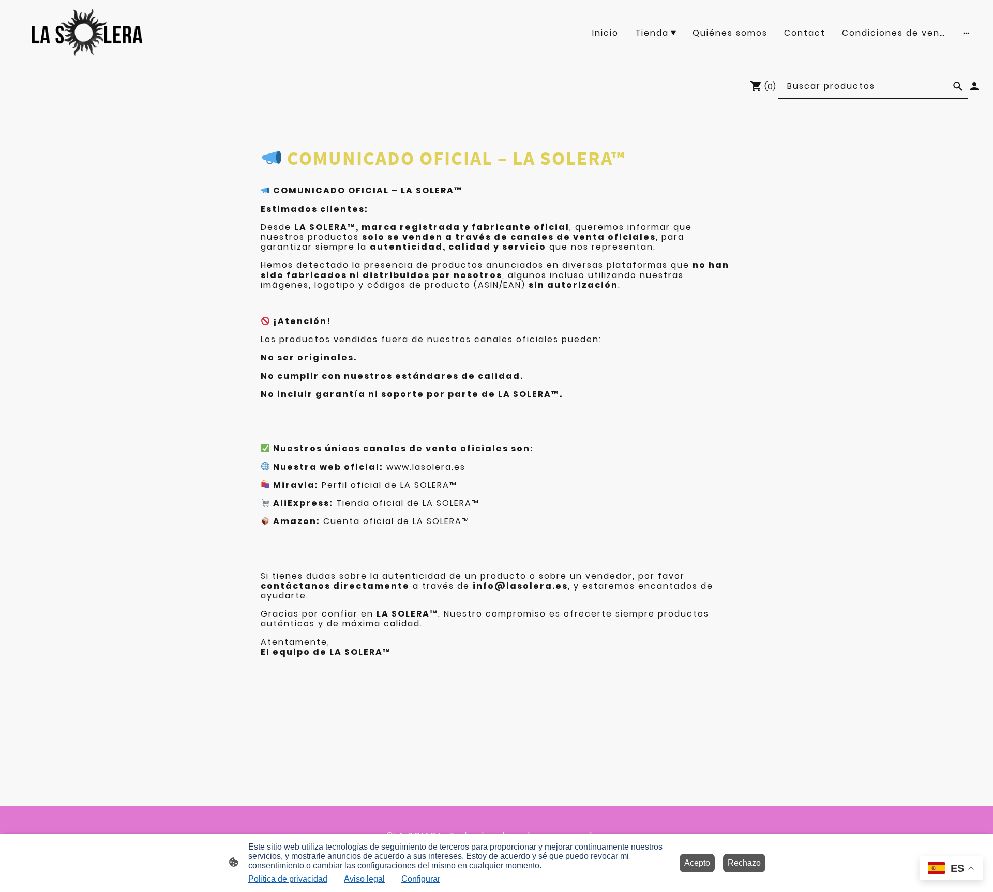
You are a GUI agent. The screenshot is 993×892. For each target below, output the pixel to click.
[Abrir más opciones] (966, 32)
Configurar (420, 878)
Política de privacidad (287, 878)
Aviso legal (364, 878)
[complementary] (951, 869)
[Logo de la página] (87, 32)
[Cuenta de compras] (974, 86)
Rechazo (744, 862)
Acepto (697, 862)
